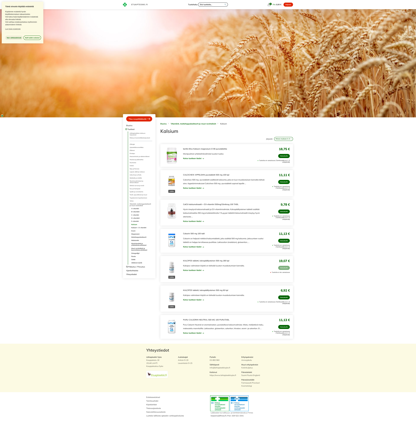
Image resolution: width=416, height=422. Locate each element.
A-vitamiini (135, 209)
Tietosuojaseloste (153, 408)
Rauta (133, 256)
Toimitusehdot (152, 401)
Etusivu (129, 125)
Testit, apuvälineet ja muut (138, 195)
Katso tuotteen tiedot (192, 158)
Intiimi (132, 165)
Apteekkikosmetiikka (136, 147)
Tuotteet (131, 129)
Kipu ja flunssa (134, 169)
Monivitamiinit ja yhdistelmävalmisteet (138, 244)
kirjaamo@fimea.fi (218, 416)
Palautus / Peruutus (136, 267)
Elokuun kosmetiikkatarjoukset (140, 138)
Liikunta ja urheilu (135, 175)
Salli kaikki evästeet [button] (32, 38)
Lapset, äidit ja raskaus (137, 172)
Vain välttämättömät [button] (14, 38)
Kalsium (134, 224)
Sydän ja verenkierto (136, 192)
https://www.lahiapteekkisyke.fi (223, 375)
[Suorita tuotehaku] (225, 4)
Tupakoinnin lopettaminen (138, 198)
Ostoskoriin (284, 156)
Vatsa (131, 201)
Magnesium (135, 234)
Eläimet (132, 150)
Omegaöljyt (135, 253)
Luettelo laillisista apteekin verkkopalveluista (165, 416)
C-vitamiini (135, 215)
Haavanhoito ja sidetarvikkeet (140, 156)
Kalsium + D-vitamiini (138, 228)
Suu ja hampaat (135, 189)
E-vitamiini (135, 221)
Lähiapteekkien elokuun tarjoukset (137, 134)
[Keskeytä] (2, 116)
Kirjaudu (288, 4)
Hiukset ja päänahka (136, 159)
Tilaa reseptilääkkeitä (138, 119)
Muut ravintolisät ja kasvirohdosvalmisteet (139, 249)
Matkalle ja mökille (136, 178)
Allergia (132, 144)
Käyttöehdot (151, 404)
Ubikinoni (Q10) (136, 263)
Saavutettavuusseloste (156, 412)
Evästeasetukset (153, 397)
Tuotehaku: (193, 4)
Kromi (133, 231)
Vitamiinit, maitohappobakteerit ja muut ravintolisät (140, 204)
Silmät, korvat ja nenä (137, 185)
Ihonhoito (133, 162)
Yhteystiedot (131, 274)
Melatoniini (135, 240)
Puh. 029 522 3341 (235, 416)
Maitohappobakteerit (138, 237)
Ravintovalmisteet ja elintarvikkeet (136, 181)
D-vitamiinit (135, 218)
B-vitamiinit (135, 212)
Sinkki (133, 259)
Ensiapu (132, 153)
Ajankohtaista (132, 270)
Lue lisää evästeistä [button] (12, 29)
